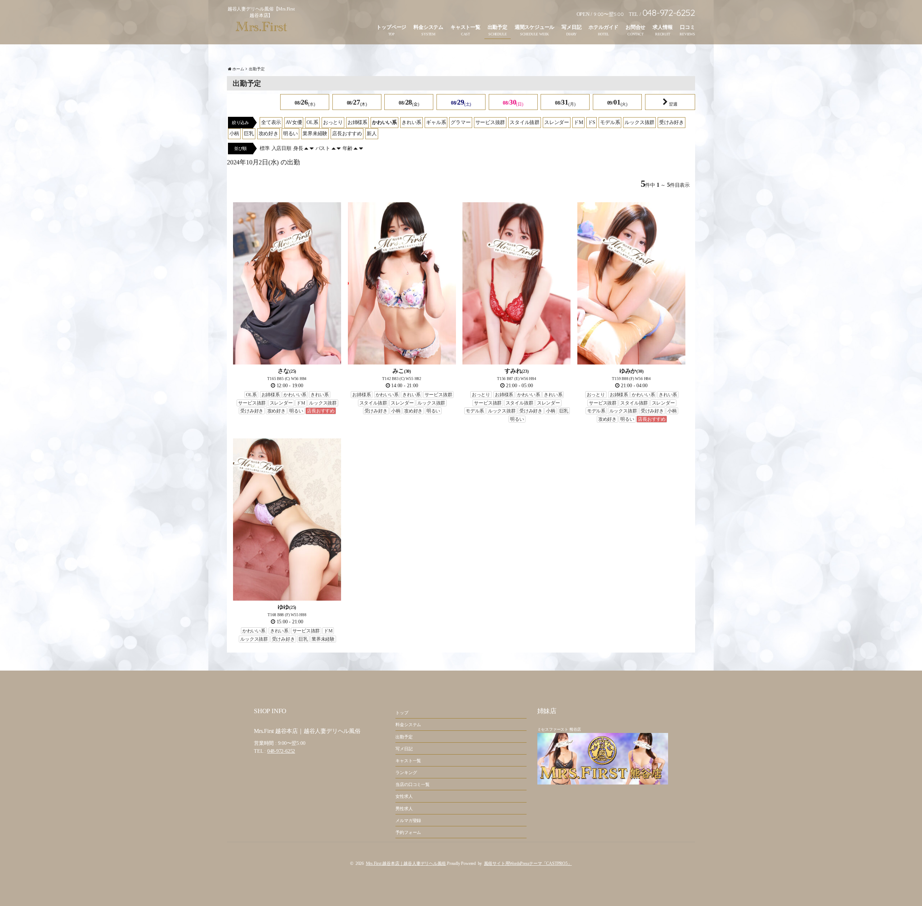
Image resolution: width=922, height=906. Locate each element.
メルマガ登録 (408, 820)
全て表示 (271, 122)
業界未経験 (315, 133)
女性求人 (403, 796)
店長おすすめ (347, 133)
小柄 (234, 133)
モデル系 (610, 122)
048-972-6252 (281, 751)
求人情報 (662, 27)
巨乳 (249, 133)
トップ (401, 712)
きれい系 (411, 122)
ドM (578, 122)
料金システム (428, 27)
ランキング (406, 772)
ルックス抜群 (639, 122)
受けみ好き (671, 122)
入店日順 (281, 148)
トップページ (391, 27)
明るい (290, 133)
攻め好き (268, 133)
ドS (592, 122)
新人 (372, 133)
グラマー (460, 122)
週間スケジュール (534, 27)
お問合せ (635, 27)
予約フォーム (408, 832)
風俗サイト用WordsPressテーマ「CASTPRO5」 (528, 863)
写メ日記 (571, 27)
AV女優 (294, 122)
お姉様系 (357, 122)
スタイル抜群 (525, 122)
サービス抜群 (490, 122)
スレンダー (556, 122)
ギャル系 (436, 122)
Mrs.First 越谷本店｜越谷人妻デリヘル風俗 (406, 863)
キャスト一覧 (465, 27)
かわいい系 (384, 122)
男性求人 (403, 808)
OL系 (312, 122)
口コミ (687, 27)
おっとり (333, 122)
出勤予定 (497, 27)
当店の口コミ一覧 (412, 784)
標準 (265, 148)
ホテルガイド (603, 27)
